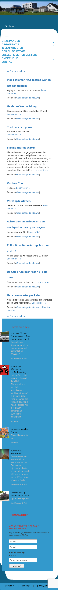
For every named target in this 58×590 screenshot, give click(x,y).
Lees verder (14, 113)
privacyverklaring (45, 585)
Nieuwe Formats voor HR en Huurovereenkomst (20, 336)
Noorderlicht (16, 452)
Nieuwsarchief (19, 515)
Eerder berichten (16, 71)
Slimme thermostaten (21, 147)
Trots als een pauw (19, 127)
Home (11, 25)
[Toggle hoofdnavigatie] (8, 35)
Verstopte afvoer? (19, 200)
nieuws (35, 97)
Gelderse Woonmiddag (22, 106)
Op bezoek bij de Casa (20, 494)
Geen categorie (23, 97)
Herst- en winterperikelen (24, 295)
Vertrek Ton (15, 183)
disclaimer (9, 585)
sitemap (26, 585)
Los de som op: (17, 554)
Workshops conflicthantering (18, 369)
